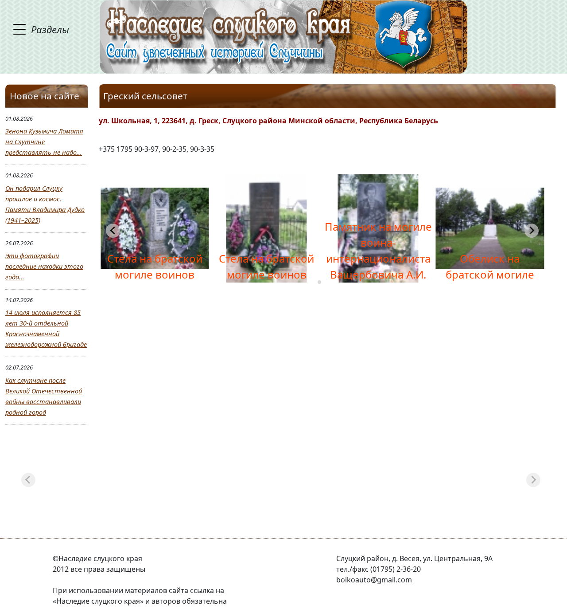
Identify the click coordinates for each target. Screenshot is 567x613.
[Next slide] (533, 480)
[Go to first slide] (531, 231)
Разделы (50, 29)
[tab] (319, 282)
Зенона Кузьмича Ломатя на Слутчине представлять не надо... (44, 142)
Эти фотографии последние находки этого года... (44, 266)
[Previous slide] (113, 231)
